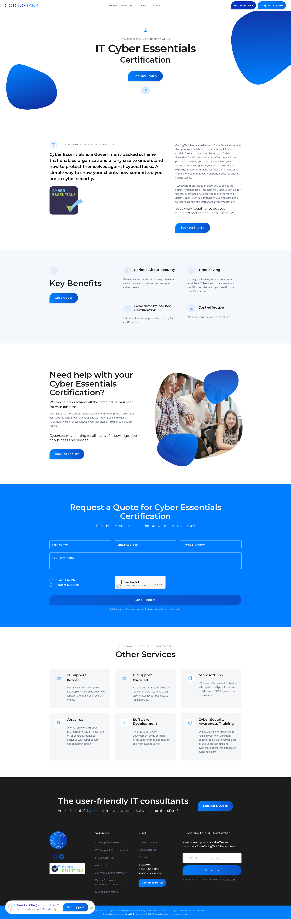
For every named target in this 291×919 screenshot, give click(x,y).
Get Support (76, 907)
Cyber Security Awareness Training (108, 882)
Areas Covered (149, 842)
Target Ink (129, 914)
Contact (144, 857)
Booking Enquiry (145, 76)
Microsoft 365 (104, 857)
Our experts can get (37, 909)
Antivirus (101, 865)
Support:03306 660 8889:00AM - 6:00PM (150, 869)
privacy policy (175, 609)
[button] (128, 5)
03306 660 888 (243, 5)
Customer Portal (152, 882)
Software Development (111, 872)
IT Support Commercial (111, 850)
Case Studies (148, 849)
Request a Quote (272, 5)
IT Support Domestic (109, 842)
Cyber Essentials (106, 891)
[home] (22, 5)
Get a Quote (64, 297)
